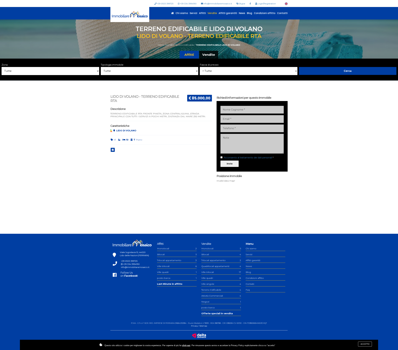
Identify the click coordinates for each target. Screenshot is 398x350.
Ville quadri (177, 272)
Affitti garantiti (228, 13)
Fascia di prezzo (209, 64)
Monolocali (177, 248)
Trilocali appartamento (177, 260)
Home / (161, 45)
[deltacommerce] (199, 335)
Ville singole (221, 284)
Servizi (193, 13)
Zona (5, 64)
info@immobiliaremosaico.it (217, 3)
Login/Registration (266, 3)
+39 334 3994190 (188, 3)
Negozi (221, 301)
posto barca (177, 278)
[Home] (129, 14)
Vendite (212, 13)
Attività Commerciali (221, 295)
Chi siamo (182, 13)
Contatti (282, 13)
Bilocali (177, 254)
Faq (248, 289)
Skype (241, 3)
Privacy (194, 326)
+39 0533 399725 (164, 3)
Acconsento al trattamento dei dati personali (248, 157)
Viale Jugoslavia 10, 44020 (133, 252)
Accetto (365, 344)
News (242, 13)
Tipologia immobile (112, 64)
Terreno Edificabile (221, 289)
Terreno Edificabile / (185, 45)
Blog (249, 13)
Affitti (202, 13)
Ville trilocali (177, 266)
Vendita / (170, 45)
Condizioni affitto (264, 13)
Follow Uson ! (129, 274)
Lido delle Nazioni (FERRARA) (134, 255)
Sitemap (203, 326)
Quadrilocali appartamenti (221, 266)
